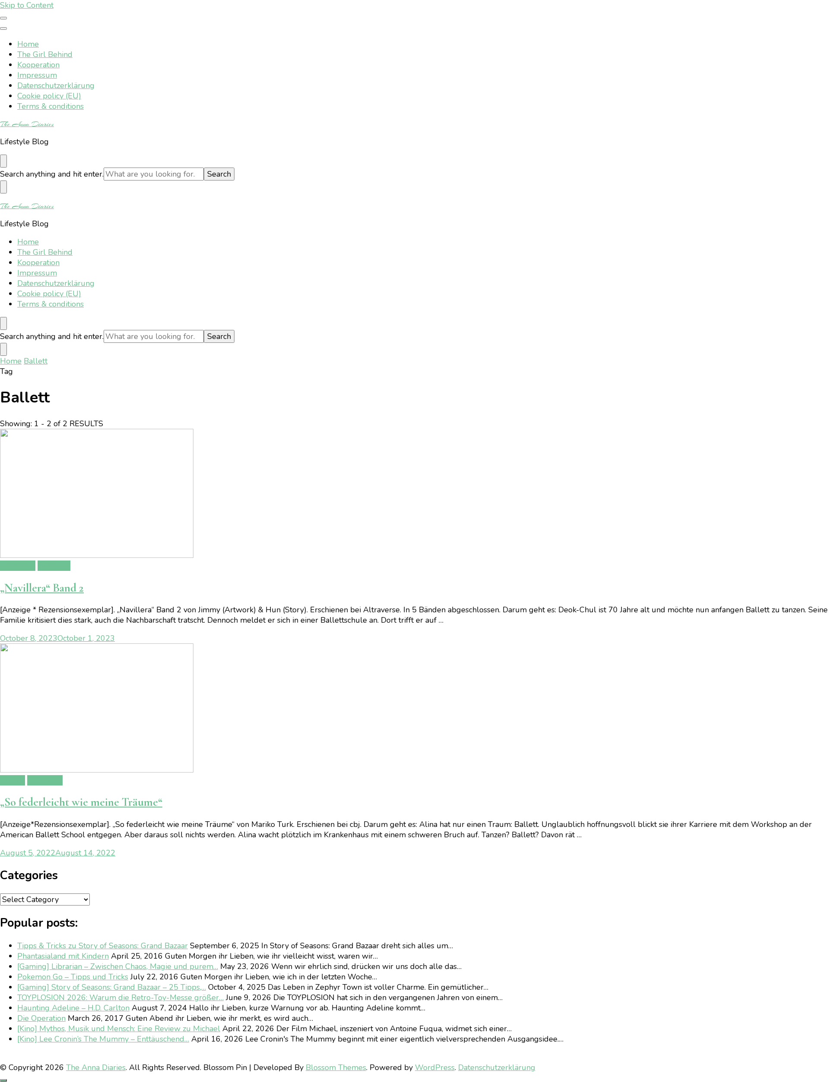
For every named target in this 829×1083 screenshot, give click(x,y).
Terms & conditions (50, 106)
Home (28, 44)
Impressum (37, 75)
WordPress (435, 1067)
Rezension (17, 565)
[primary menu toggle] (3, 18)
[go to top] (3, 1080)
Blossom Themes (336, 1067)
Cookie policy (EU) (49, 96)
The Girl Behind (45, 54)
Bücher (12, 780)
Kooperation (38, 65)
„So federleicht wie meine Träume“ (81, 802)
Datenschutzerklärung (56, 85)
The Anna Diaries (27, 124)
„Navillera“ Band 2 (42, 588)
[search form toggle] (3, 161)
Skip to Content (27, 5)
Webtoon (54, 565)
